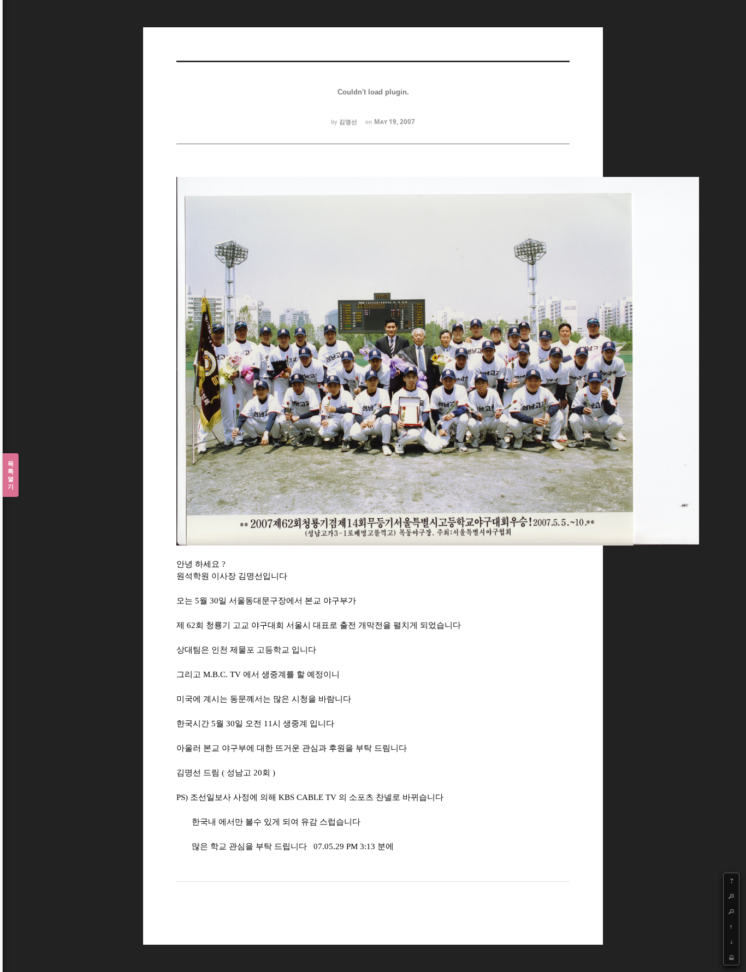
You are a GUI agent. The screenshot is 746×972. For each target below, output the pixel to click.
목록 (11, 474)
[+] (731, 896)
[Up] (731, 926)
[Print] (731, 957)
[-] (731, 911)
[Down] (731, 942)
